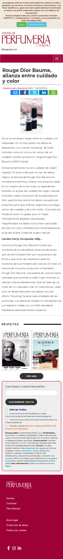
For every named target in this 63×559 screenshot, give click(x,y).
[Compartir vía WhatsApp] (53, 92)
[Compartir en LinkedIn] (43, 92)
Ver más (31, 376)
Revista (10, 498)
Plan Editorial (13, 508)
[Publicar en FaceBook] (24, 92)
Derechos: (27, 451)
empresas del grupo (35, 448)
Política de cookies (16, 530)
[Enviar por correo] (14, 92)
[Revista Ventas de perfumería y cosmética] (8, 548)
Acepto (21, 24)
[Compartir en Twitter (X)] (34, 92)
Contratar (11, 503)
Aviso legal (12, 520)
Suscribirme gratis (21, 402)
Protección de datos (17, 525)
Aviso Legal (33, 426)
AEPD (8, 463)
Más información (37, 24)
